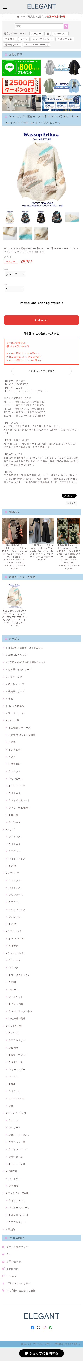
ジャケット (60, 33)
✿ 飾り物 (13, 814)
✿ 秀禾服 (13, 1185)
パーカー (36, 33)
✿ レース (13, 989)
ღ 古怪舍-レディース (19, 727)
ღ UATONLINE (16, 938)
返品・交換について (17, 1246)
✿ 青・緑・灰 (16, 1156)
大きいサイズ (65, 39)
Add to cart (41, 320)
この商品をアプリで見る (41, 371)
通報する (72, 503)
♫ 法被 (9, 698)
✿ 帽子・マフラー (18, 1054)
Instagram (12, 1268)
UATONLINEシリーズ (36, 44)
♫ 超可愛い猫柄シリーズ (18, 669)
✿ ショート (14, 960)
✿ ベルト (13, 1076)
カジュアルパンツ (42, 39)
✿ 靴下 (12, 1084)
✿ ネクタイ (14, 1091)
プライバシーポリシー (19, 1283)
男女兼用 (10, 39)
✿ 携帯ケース (16, 1062)
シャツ (23, 39)
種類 (6, 269)
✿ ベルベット (16, 996)
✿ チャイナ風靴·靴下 (19, 807)
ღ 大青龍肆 (14, 749)
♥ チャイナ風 (12, 720)
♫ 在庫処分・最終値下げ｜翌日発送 (24, 647)
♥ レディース (12, 873)
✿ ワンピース (16, 778)
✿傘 (11, 1105)
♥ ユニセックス (14, 931)
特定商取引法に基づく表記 (21, 1290)
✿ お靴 (12, 865)
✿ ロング (13, 967)
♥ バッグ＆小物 (14, 1025)
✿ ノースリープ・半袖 (20, 1011)
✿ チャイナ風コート (19, 800)
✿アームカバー (17, 1098)
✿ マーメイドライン (19, 974)
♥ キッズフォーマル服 (17, 1192)
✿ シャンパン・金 (18, 1149)
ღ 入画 (12, 756)
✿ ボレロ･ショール (19, 1214)
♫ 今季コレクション (16, 655)
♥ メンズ (10, 829)
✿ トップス (14, 771)
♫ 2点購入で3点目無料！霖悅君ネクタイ (27, 662)
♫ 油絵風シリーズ (15, 691)
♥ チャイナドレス (15, 953)
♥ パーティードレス (16, 1113)
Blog (9, 1254)
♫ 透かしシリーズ (15, 684)
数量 (6, 284)
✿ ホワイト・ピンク (19, 1134)
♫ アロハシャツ (14, 676)
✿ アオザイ (14, 1178)
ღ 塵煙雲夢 (14, 763)
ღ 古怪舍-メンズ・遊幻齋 (22, 734)
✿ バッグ (13, 1033)
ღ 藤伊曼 (13, 945)
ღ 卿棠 (12, 742)
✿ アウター (14, 851)
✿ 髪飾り (13, 1047)
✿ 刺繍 (12, 982)
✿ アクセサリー (17, 1040)
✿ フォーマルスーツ (19, 1207)
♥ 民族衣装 (11, 1171)
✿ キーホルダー (17, 1069)
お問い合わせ (14, 1261)
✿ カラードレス (17, 1163)
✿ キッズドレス (17, 1200)
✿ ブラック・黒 (17, 1142)
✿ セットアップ (17, 785)
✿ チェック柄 (16, 1003)
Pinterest (12, 1275)
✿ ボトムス (14, 793)
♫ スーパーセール (15, 713)
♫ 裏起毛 (10, 1229)
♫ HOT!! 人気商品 (15, 705)
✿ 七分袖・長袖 (17, 1018)
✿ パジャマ (14, 822)
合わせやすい (12, 44)
